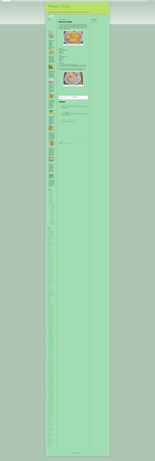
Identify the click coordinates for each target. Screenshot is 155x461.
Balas (63, 116)
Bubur (50, 251)
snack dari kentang (52, 429)
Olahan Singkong (51, 397)
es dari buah (51, 282)
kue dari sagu (51, 306)
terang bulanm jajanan (51, 440)
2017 (50, 198)
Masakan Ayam (51, 336)
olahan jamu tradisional (51, 373)
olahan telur (51, 402)
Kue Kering (50, 308)
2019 (50, 195)
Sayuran (50, 424)
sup (49, 436)
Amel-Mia (63, 119)
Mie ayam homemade (50, 348)
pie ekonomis (51, 410)
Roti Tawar (50, 419)
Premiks (50, 414)
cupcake (50, 274)
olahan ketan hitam (52, 380)
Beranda (74, 141)
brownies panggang (50, 249)
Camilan (50, 265)
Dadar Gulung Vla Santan (52, 220)
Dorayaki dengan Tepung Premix (51, 210)
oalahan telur (51, 363)
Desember (51, 205)
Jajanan (50, 289)
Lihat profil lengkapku (95, 22)
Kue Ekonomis (51, 307)
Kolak (50, 298)
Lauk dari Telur (51, 321)
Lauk (49, 318)
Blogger (80, 453)
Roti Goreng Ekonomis (54, 53)
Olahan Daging (51, 365)
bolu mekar (50, 245)
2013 (50, 203)
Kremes (50, 299)
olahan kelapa (51, 377)
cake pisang (51, 263)
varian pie (50, 446)
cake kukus (50, 257)
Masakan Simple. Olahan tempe (51, 340)
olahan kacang (51, 374)
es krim (50, 284)
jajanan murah (51, 293)
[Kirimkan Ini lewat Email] (72, 97)
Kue (61, 98)
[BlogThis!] (73, 97)
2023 (50, 191)
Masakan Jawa (51, 337)
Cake (49, 252)
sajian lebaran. (51, 421)
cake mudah (51, 261)
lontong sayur (51, 326)
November (51, 206)
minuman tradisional (50, 358)
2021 (50, 192)
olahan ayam (51, 364)
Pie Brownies (51, 409)
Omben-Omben (51, 406)
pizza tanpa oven (51, 413)
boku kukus (50, 239)
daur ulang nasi (51, 275)
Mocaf (50, 359)
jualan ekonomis (51, 295)
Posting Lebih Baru (62, 141)
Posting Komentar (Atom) (67, 143)
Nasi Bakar (50, 360)
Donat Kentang (51, 280)
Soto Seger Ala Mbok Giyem (51, 434)
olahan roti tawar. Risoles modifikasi (52, 396)
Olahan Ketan (51, 379)
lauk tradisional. (51, 324)
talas (49, 438)
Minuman (50, 351)
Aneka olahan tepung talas (51, 234)
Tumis (50, 444)
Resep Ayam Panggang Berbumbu (52, 223)
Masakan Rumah (51, 338)
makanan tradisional (50, 328)
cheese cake (51, 272)
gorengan (50, 288)
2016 (50, 199)
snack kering (51, 430)
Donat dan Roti (51, 278)
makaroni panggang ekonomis (50, 330)
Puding (50, 415)
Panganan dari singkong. (51, 408)
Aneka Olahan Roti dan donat (52, 232)
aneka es (50, 230)
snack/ (50, 431)
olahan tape (51, 401)
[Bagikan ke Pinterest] (76, 97)
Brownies (50, 247)
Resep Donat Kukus (52, 213)
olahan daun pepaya (51, 367)
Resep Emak (59, 6)
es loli (50, 285)
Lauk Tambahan (51, 323)
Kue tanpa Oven (51, 312)
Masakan (50, 334)
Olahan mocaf (51, 386)
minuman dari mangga (51, 353)
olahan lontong (51, 382)
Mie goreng (50, 349)
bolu (49, 240)
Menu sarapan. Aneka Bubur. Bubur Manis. (51, 345)
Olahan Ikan (51, 370)
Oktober (51, 207)
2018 (50, 196)
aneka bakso (51, 229)
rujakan (50, 420)
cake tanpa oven (51, 264)
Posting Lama (85, 141)
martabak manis (51, 332)
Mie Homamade (51, 350)
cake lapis (50, 260)
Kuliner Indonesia (52, 317)
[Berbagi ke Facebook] (75, 97)
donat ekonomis (51, 279)
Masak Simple (51, 333)
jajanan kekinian (51, 290)
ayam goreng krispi (52, 235)
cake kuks (50, 256)
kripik (49, 300)
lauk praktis (50, 322)
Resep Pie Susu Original (52, 218)
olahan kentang (51, 378)
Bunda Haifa (64, 112)
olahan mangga (51, 383)
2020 (50, 193)
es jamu (50, 283)
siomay (50, 426)
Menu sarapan (51, 343)
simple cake (51, 425)
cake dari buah (51, 253)
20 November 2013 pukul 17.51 (70, 119)
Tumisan (50, 445)
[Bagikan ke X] (74, 97)
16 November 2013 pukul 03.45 (73, 112)
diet (49, 277)
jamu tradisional (51, 294)
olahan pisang (51, 391)
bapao (50, 238)
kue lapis (50, 311)
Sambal (50, 423)
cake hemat (51, 254)
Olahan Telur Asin (52, 403)
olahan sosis (51, 398)
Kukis (50, 316)
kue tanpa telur (51, 313)
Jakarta (51, 16)
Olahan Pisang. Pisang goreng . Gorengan (51, 393)
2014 (50, 202)
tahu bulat (50, 437)
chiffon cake (51, 273)
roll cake (50, 418)
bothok (50, 246)
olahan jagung (51, 371)
